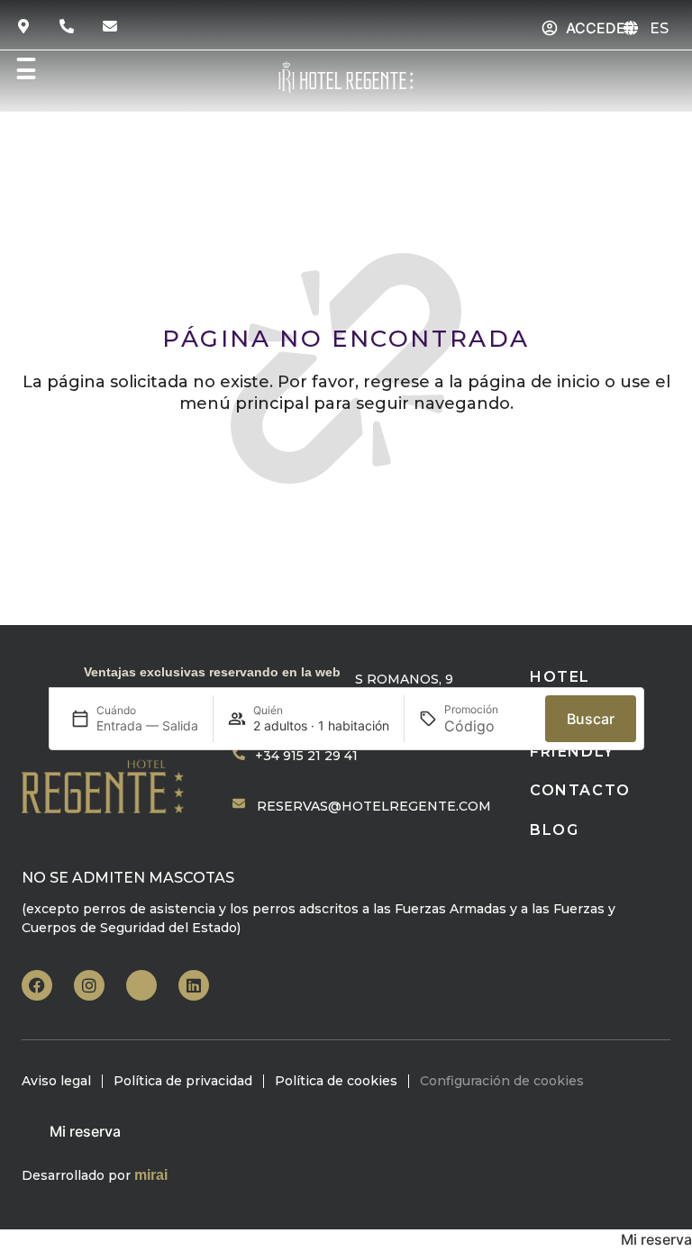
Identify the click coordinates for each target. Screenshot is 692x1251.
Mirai (151, 1175)
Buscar (591, 719)
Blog (554, 830)
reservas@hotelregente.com (374, 806)
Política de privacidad (183, 1081)
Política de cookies (336, 1081)
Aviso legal (56, 1081)
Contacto (580, 790)
